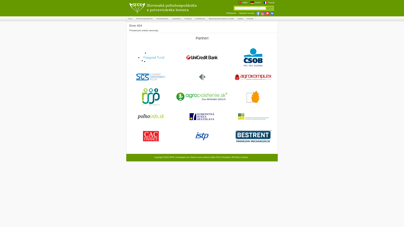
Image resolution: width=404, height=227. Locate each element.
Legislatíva (175, 19)
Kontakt (249, 19)
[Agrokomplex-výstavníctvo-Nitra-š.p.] (253, 77)
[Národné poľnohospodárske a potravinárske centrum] (253, 117)
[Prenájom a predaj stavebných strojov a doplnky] (253, 136)
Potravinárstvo (161, 19)
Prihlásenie (231, 13)
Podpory (187, 19)
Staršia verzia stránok (199, 157)
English (245, 2)
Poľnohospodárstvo (143, 19)
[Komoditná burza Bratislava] (202, 117)
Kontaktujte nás (182, 157)
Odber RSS (215, 157)
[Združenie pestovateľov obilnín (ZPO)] (253, 97)
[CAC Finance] (150, 136)
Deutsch (257, 2)
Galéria (239, 19)
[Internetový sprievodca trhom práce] (202, 136)
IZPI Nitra (236, 157)
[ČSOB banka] (253, 57)
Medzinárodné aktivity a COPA (220, 19)
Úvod (129, 19)
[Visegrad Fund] (150, 57)
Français (271, 2)
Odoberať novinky (246, 13)
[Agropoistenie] (202, 97)
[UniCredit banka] (202, 57)
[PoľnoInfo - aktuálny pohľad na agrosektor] (150, 116)
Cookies (244, 157)
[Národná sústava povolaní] (150, 97)
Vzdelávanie (199, 19)
